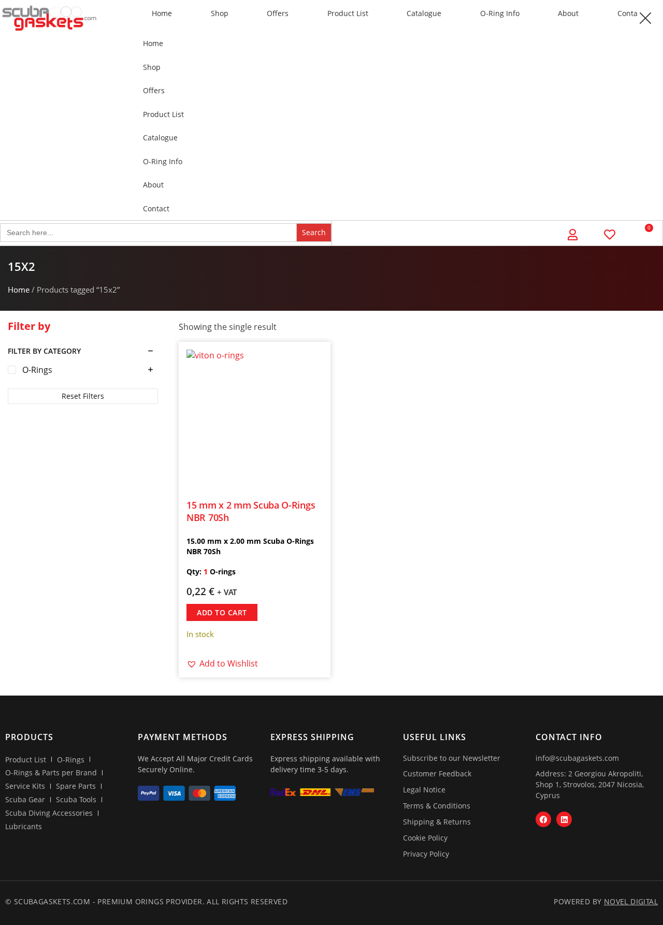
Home (162, 13)
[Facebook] (543, 819)
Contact (156, 208)
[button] (645, 18)
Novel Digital (631, 901)
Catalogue (424, 13)
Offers (278, 13)
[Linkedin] (564, 819)
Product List (347, 13)
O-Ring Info (500, 13)
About (568, 13)
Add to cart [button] (222, 612)
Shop (219, 13)
